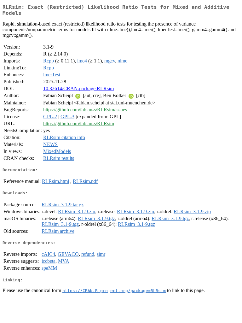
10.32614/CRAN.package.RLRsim (78, 88)
